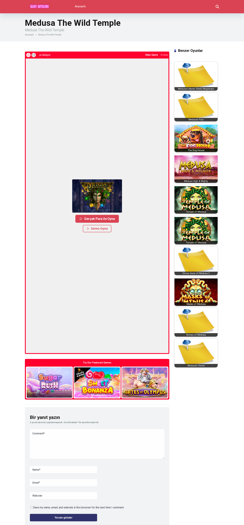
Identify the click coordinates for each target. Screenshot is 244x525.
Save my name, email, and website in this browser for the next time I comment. (78, 507)
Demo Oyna (99, 228)
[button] (97, 196)
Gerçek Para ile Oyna (99, 218)
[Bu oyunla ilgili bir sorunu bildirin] (28, 55)
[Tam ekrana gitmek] (34, 55)
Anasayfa (80, 6)
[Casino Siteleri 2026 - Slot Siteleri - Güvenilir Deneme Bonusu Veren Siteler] (39, 5)
